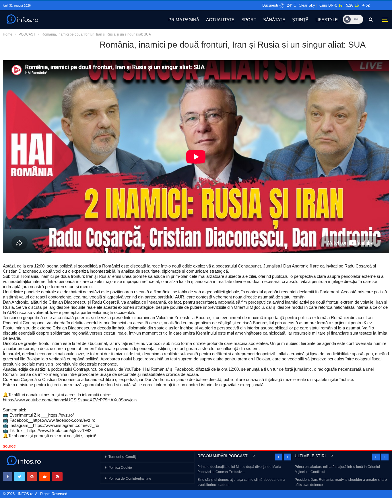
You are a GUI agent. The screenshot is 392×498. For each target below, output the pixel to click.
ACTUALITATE (220, 19)
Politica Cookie (120, 468)
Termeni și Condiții (122, 457)
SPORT (248, 19)
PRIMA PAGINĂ (183, 19)
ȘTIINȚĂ (300, 19)
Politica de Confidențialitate (129, 478)
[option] (244, 476)
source (9, 446)
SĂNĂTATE (274, 19)
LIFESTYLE (326, 19)
